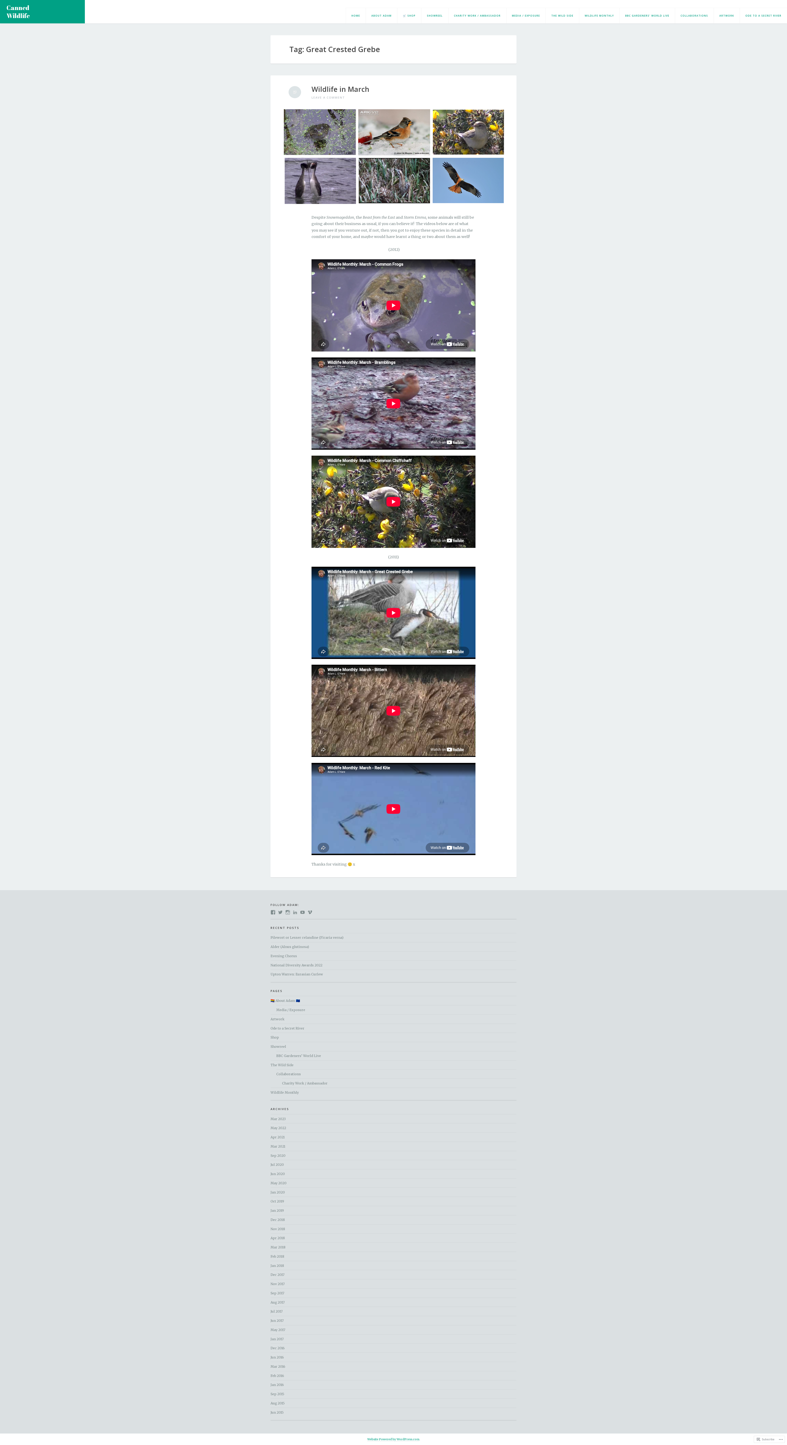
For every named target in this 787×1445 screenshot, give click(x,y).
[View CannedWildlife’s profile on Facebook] (273, 912)
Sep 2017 (277, 1293)
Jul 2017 (277, 1311)
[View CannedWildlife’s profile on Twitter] (280, 912)
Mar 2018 (278, 1247)
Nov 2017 (278, 1284)
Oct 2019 (277, 1201)
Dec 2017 (277, 1275)
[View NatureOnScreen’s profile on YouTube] (302, 912)
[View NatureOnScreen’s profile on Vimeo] (309, 912)
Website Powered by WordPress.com (393, 1439)
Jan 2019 (277, 1210)
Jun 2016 (277, 1357)
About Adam (381, 15)
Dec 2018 (278, 1220)
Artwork (726, 15)
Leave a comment (328, 97)
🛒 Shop (409, 15)
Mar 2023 (278, 1119)
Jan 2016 (277, 1385)
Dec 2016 (278, 1348)
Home (355, 15)
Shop (275, 1037)
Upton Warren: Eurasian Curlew (297, 974)
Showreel (435, 15)
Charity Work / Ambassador (477, 15)
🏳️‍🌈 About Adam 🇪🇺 (285, 1001)
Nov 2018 (278, 1229)
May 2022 (278, 1128)
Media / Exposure (526, 15)
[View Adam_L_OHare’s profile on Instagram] (287, 912)
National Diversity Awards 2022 (296, 965)
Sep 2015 (277, 1394)
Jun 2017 (277, 1321)
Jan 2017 (277, 1339)
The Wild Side (562, 15)
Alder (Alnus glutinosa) (290, 947)
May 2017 (278, 1330)
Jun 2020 (278, 1174)
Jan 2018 (277, 1266)
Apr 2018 (278, 1238)
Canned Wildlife (18, 11)
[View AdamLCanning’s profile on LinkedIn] (295, 912)
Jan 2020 (278, 1192)
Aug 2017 (278, 1302)
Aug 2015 (278, 1403)
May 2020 (279, 1183)
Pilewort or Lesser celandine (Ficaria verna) (307, 937)
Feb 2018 (277, 1256)
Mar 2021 (278, 1146)
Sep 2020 (278, 1156)
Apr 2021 (278, 1137)
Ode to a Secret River (763, 15)
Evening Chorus (284, 956)
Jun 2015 (277, 1412)
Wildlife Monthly (599, 15)
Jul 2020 (277, 1165)
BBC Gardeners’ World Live (647, 15)
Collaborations (694, 15)
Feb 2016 (277, 1376)
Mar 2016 (278, 1366)
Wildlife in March (340, 89)
